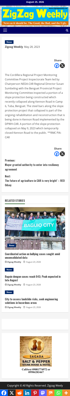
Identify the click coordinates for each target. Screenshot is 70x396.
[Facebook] (56, 65)
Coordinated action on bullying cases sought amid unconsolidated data (32, 256)
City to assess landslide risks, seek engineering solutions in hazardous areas (31, 301)
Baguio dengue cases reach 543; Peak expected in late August (33, 278)
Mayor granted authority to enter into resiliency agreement (32, 164)
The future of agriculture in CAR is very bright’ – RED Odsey (35, 180)
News (9, 42)
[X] (62, 65)
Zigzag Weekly (14, 47)
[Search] (67, 30)
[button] (5, 30)
